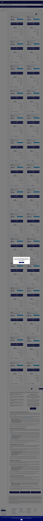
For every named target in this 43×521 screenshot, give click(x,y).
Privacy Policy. (29, 518)
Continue (21, 262)
